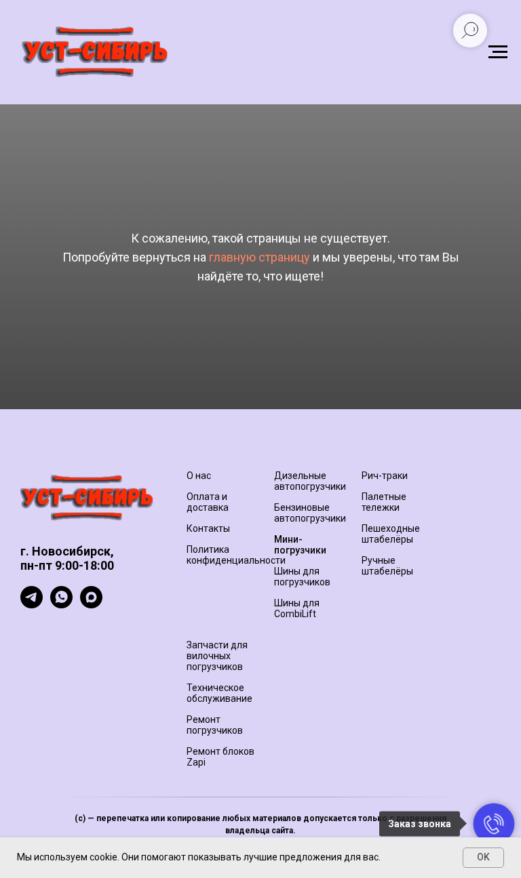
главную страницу (259, 257)
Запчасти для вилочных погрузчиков (217, 656)
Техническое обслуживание (219, 693)
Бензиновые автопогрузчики (310, 513)
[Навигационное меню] (497, 52)
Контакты (208, 528)
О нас (199, 475)
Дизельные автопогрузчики (310, 481)
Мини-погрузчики (300, 545)
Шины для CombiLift (297, 608)
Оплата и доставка (208, 502)
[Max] (91, 604)
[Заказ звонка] (494, 823)
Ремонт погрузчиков (215, 725)
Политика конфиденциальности (236, 555)
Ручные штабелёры (387, 566)
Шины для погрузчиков (302, 576)
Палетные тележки (384, 502)
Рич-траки (385, 475)
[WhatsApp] (61, 604)
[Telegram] (31, 604)
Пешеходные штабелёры (391, 534)
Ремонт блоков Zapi (220, 757)
